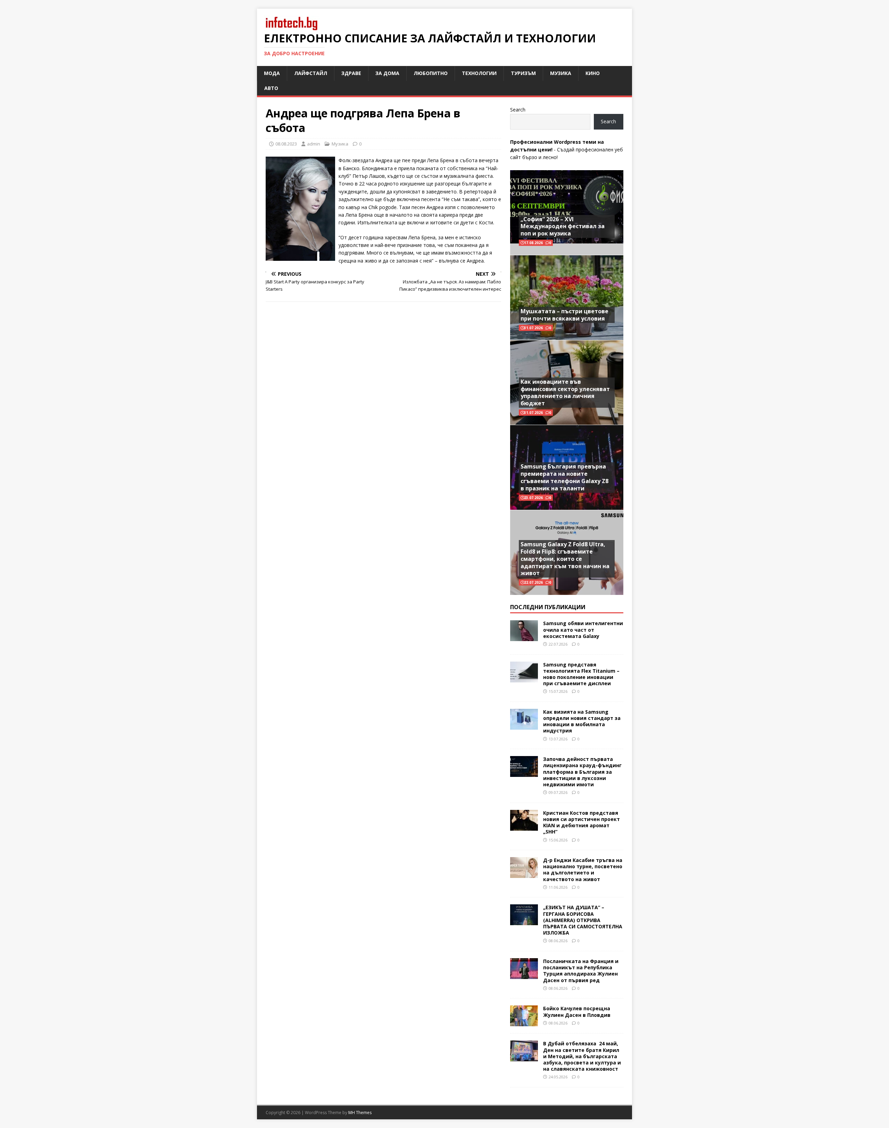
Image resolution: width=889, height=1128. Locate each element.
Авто (271, 88)
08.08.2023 (286, 144)
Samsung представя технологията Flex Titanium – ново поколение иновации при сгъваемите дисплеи (581, 674)
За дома (387, 73)
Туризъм (523, 73)
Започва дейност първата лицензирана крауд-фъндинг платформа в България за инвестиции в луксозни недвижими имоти (582, 772)
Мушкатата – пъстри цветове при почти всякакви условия (564, 314)
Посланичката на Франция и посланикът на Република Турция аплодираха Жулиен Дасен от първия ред (580, 971)
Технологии (479, 73)
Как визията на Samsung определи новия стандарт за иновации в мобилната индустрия (582, 721)
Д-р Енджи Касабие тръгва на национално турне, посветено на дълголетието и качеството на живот (582, 869)
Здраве (351, 73)
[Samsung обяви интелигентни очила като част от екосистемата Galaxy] (524, 637)
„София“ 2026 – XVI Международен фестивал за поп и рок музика (563, 226)
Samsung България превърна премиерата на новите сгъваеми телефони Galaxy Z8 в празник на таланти (564, 477)
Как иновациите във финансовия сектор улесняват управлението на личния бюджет (565, 392)
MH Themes (360, 1112)
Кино (592, 73)
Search (517, 109)
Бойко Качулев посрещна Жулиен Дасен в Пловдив (576, 1011)
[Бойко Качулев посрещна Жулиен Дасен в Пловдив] (524, 1022)
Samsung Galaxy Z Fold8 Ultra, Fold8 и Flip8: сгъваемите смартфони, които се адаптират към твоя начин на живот (565, 558)
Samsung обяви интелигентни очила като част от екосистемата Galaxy (583, 629)
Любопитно (431, 73)
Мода (272, 73)
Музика (560, 73)
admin (313, 144)
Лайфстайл (310, 73)
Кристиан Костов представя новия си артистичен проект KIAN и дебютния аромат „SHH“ (581, 822)
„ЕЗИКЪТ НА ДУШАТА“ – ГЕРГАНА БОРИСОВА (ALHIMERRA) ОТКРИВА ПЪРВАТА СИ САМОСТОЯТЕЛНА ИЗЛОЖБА (582, 920)
